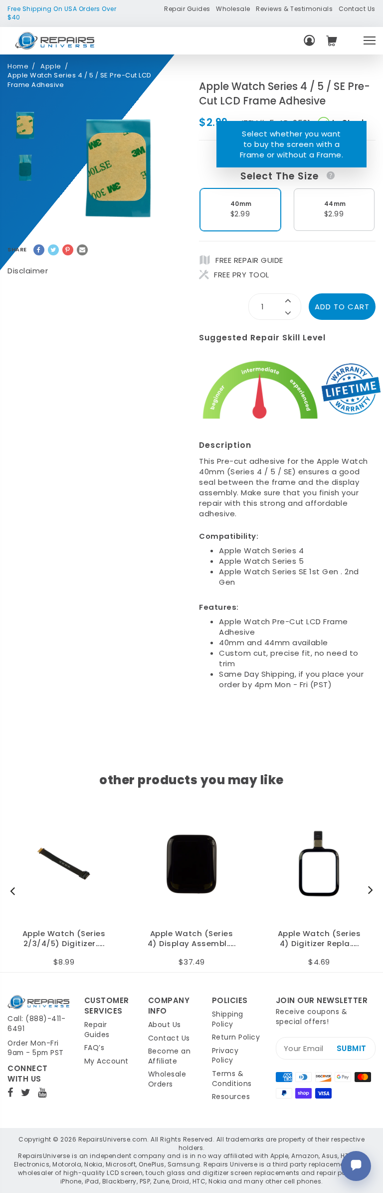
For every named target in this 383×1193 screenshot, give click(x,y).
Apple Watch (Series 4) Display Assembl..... (192, 939)
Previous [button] (15, 891)
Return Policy (236, 1037)
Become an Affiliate (169, 1056)
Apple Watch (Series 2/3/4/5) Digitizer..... (64, 939)
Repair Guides (187, 8)
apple (50, 66)
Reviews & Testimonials (294, 8)
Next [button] (368, 891)
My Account (106, 1061)
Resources (231, 1097)
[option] (24, 125)
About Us (164, 1025)
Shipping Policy (227, 1019)
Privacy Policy (225, 1056)
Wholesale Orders (167, 1079)
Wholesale (233, 8)
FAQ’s (94, 1048)
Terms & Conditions (232, 1079)
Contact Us (357, 8)
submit (352, 1048)
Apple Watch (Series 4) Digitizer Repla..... (319, 939)
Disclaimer (27, 270)
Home (17, 66)
